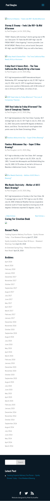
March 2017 (9, 311)
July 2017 (8, 295)
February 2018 (10, 269)
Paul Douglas (11, 31)
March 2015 (9, 401)
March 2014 (9, 446)
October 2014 (9, 420)
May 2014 (8, 438)
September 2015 (11, 378)
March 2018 (9, 265)
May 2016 (8, 348)
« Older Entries (10, 216)
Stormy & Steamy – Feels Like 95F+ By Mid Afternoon (23, 27)
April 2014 (8, 442)
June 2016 (8, 344)
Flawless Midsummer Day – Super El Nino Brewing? (22, 146)
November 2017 (10, 280)
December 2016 (10, 322)
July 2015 (8, 386)
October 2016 (9, 329)
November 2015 (10, 371)
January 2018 (10, 273)
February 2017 (10, 314)
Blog (28, 31)
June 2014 (8, 435)
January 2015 (10, 408)
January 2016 (10, 363)
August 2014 (9, 427)
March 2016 (9, 356)
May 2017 (8, 303)
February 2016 (10, 359)
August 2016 (9, 337)
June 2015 (8, 389)
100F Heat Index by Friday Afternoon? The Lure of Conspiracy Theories (23, 108)
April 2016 (8, 352)
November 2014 (10, 416)
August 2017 (9, 292)
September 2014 (11, 423)
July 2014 (8, 431)
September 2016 (11, 333)
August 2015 (9, 382)
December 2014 (10, 412)
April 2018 (8, 262)
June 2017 (8, 299)
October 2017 (9, 284)
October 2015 (9, 374)
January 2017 (10, 318)
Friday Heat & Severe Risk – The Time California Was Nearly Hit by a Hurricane (22, 67)
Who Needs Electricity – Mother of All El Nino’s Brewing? (22, 186)
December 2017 (10, 277)
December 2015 (10, 367)
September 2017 (11, 288)
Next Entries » (40, 216)
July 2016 (8, 341)
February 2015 (10, 405)
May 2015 (8, 393)
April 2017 (8, 307)
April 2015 (8, 397)
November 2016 (10, 325)
